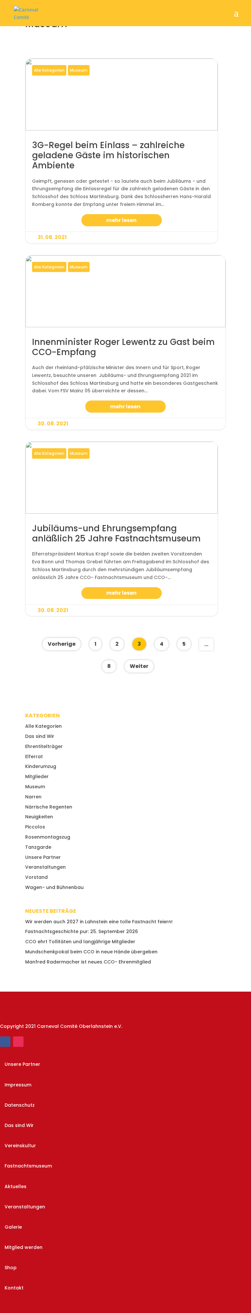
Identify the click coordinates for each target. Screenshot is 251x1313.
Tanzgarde (38, 847)
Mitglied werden (23, 1247)
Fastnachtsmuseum (28, 1166)
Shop (11, 1267)
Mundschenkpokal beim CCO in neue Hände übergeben (91, 951)
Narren (33, 796)
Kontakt (14, 1288)
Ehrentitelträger (44, 746)
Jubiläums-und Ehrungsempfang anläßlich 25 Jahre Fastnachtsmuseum (121, 529)
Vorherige (61, 644)
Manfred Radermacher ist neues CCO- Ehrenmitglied (88, 962)
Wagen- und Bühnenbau (54, 887)
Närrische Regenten (48, 807)
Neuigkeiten (39, 816)
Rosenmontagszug (47, 837)
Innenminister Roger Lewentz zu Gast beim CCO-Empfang (125, 342)
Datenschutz (20, 1105)
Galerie (13, 1227)
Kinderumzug (40, 766)
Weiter (139, 666)
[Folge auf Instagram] (18, 1041)
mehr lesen (121, 220)
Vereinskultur (20, 1145)
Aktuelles (15, 1186)
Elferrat (34, 756)
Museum (79, 70)
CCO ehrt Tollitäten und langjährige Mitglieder (80, 941)
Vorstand (36, 877)
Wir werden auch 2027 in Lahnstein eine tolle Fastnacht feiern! (99, 921)
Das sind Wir (39, 736)
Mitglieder (37, 776)
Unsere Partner (43, 857)
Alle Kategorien (49, 70)
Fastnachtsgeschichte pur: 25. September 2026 (81, 931)
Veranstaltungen (45, 867)
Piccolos (35, 827)
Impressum (18, 1085)
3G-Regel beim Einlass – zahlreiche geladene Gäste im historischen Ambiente (121, 151)
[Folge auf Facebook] (5, 1041)
